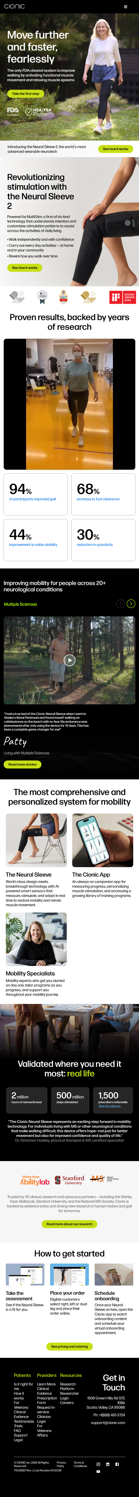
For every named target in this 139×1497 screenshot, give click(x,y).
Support (21, 1435)
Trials (18, 1425)
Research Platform (68, 1386)
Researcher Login (69, 1395)
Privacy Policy (61, 1464)
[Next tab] (131, 603)
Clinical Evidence (21, 1414)
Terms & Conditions (80, 1464)
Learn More (46, 1384)
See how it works (115, 148)
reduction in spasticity (95, 544)
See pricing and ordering (69, 1346)
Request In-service (46, 1409)
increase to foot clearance (98, 498)
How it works (19, 1395)
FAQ (17, 1430)
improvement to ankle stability (33, 544)
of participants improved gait (32, 498)
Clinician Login (44, 1418)
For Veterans (21, 1404)
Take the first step (25, 93)
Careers (67, 1402)
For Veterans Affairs (44, 1430)
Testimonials (24, 1421)
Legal (18, 1439)
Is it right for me (23, 1386)
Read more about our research (69, 1223)
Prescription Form (47, 1400)
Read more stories (23, 764)
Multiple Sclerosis (20, 604)
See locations (109, 1105)
